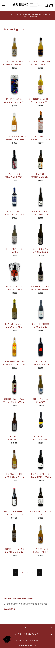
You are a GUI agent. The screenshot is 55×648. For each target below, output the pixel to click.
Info (27, 627)
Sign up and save (26, 634)
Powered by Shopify (27, 645)
